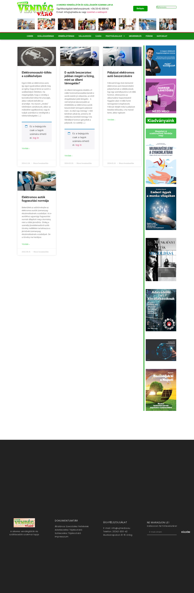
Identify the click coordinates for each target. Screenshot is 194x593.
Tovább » (26, 149)
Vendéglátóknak (66, 36)
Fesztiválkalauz (114, 36)
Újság (98, 36)
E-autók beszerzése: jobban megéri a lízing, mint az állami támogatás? (79, 78)
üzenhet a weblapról (97, 12)
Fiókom (149, 36)
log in (36, 137)
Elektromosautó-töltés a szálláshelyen (37, 74)
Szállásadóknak (45, 36)
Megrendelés (135, 36)
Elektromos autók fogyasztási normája (35, 198)
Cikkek (30, 36)
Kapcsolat (162, 36)
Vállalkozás (85, 36)
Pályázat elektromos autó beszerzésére (120, 74)
